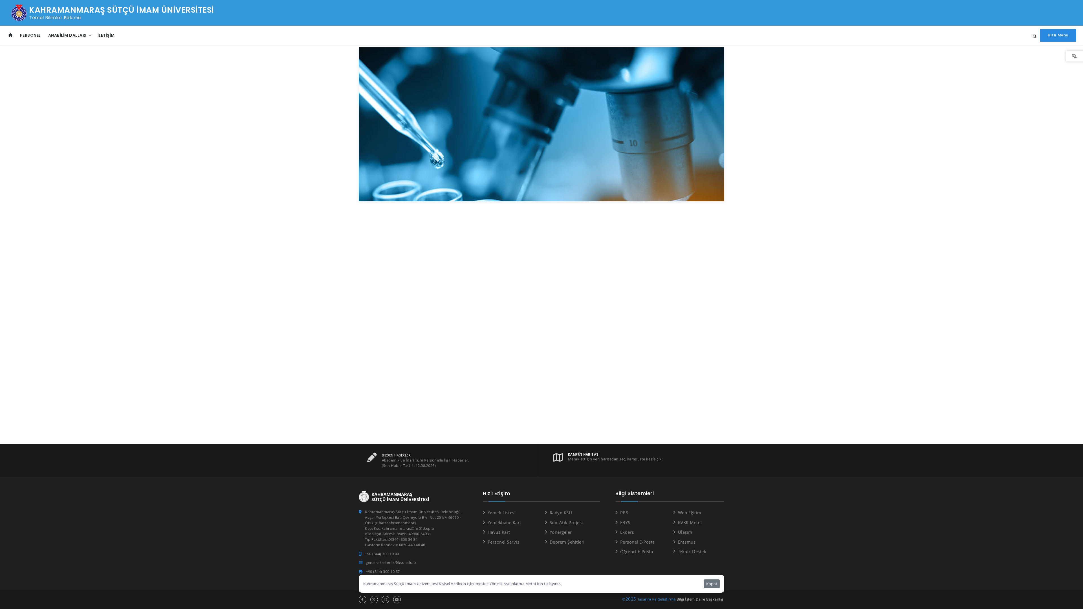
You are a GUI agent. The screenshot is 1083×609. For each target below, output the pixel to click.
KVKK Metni (690, 522)
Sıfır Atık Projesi (566, 522)
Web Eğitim (689, 512)
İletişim (106, 35)
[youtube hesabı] (396, 599)
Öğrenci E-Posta (636, 551)
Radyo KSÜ (561, 512)
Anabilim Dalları (67, 35)
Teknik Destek (692, 551)
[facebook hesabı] (362, 599)
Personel (30, 35)
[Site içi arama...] (1033, 36)
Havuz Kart (499, 532)
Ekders (627, 532)
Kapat (711, 583)
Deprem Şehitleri (567, 542)
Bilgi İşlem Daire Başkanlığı (700, 599)
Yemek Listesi (502, 512)
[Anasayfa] (10, 35)
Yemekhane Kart (504, 522)
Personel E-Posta (637, 542)
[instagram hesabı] (385, 599)
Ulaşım (685, 532)
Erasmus (686, 542)
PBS (624, 512)
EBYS (625, 522)
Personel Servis (503, 542)
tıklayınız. (552, 583)
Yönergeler (561, 532)
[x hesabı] (374, 599)
